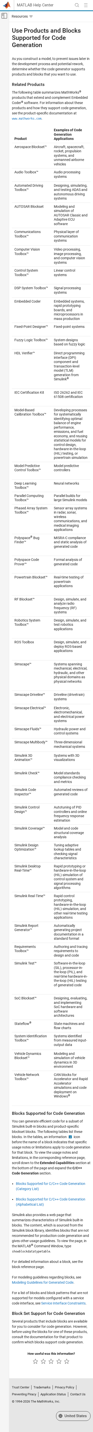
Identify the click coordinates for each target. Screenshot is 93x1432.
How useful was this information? (51, 1353)
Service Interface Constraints (63, 1303)
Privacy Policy (64, 1387)
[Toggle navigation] (21, 16)
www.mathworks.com (26, 118)
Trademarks (42, 1387)
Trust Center (20, 1387)
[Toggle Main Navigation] (86, 5)
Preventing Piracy (24, 1394)
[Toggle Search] (77, 5)
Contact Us (78, 1394)
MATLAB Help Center (35, 5)
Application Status (53, 1394)
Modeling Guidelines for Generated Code (42, 1282)
